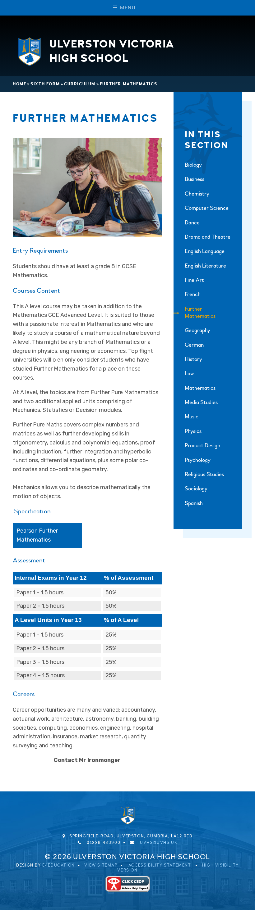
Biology (193, 165)
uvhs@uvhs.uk (158, 842)
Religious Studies (204, 474)
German (194, 345)
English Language (205, 251)
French (193, 294)
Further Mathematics (128, 84)
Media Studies (201, 402)
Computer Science (207, 208)
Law (189, 373)
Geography (197, 330)
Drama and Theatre (207, 237)
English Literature (205, 265)
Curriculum (79, 84)
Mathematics (200, 388)
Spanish (194, 503)
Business (194, 179)
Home (19, 84)
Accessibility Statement (159, 865)
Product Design (202, 445)
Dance (192, 222)
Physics (193, 431)
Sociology (196, 488)
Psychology (198, 460)
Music (191, 416)
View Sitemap (100, 865)
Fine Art (194, 280)
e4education (58, 865)
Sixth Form (45, 84)
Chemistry (197, 193)
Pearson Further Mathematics (37, 535)
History (193, 359)
